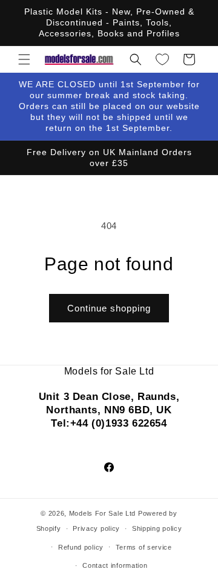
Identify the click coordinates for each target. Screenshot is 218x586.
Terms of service (144, 547)
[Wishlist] (162, 59)
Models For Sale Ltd (102, 513)
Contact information (114, 565)
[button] (24, 59)
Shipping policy (157, 528)
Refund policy (81, 547)
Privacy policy (96, 528)
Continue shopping (109, 308)
